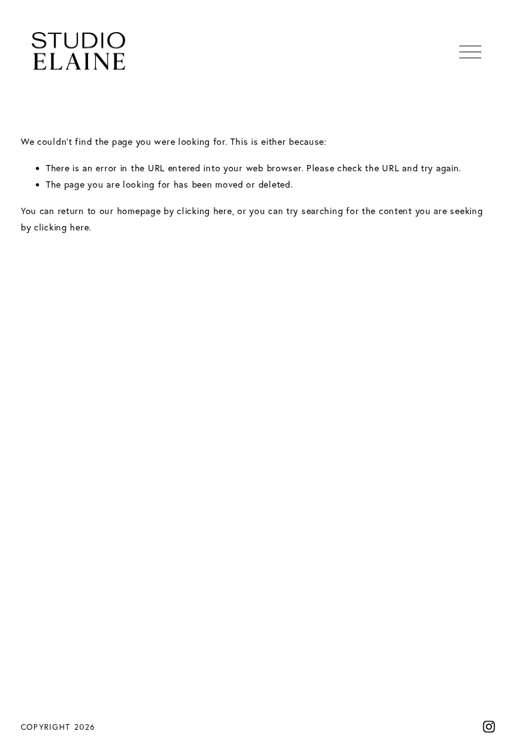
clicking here (204, 211)
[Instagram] (489, 726)
